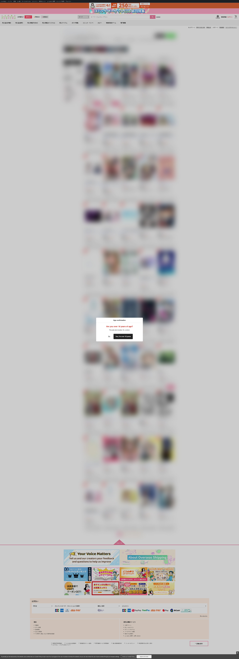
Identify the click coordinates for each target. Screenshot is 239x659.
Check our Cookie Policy (128, 656)
